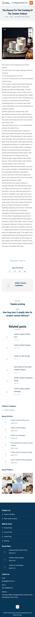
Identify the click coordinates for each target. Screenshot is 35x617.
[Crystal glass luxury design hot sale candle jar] (7, 488)
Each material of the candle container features (23, 368)
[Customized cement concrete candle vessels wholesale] (28, 478)
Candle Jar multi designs (22, 356)
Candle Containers (9, 410)
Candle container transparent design (23, 379)
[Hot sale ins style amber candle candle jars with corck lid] (28, 488)
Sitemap (6, 541)
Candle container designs (22, 345)
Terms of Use (8, 532)
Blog (5, 29)
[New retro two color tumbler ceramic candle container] (7, 478)
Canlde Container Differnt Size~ (22, 335)
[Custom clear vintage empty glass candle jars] (17, 488)
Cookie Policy (8, 536)
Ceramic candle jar (9, 514)
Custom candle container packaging (22, 390)
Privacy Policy (8, 528)
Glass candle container (10, 518)
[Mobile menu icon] (31, 3)
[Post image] (7, 337)
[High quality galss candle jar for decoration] (17, 478)
